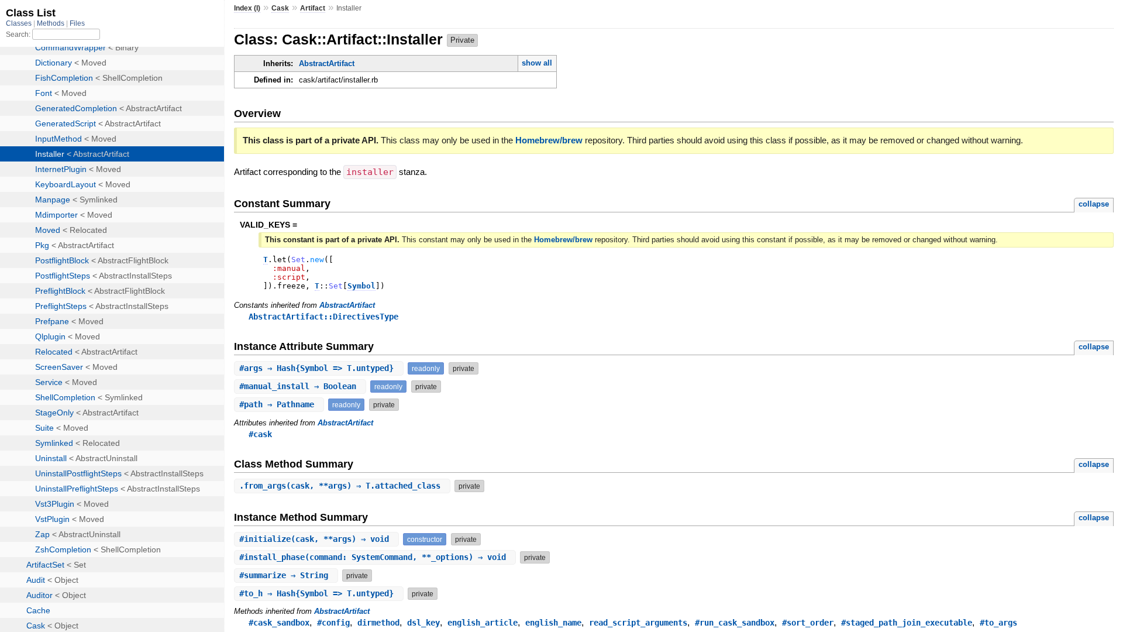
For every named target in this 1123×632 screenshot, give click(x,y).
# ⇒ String (286, 575)
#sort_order (807, 622)
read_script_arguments (638, 622)
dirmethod (378, 622)
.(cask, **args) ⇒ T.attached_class (342, 485)
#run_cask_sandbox (734, 622)
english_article (482, 622)
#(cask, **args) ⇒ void (316, 539)
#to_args (998, 622)
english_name (553, 622)
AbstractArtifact (326, 63)
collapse (1094, 204)
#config (333, 622)
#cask (260, 434)
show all (537, 63)
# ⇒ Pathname (279, 404)
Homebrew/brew (549, 140)
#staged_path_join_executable (906, 622)
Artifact (312, 8)
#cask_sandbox (279, 622)
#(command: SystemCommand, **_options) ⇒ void (375, 557)
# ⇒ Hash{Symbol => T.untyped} (318, 368)
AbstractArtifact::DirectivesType (323, 316)
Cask (280, 8)
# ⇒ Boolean (300, 386)
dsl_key (423, 622)
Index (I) (247, 8)
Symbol (361, 285)
